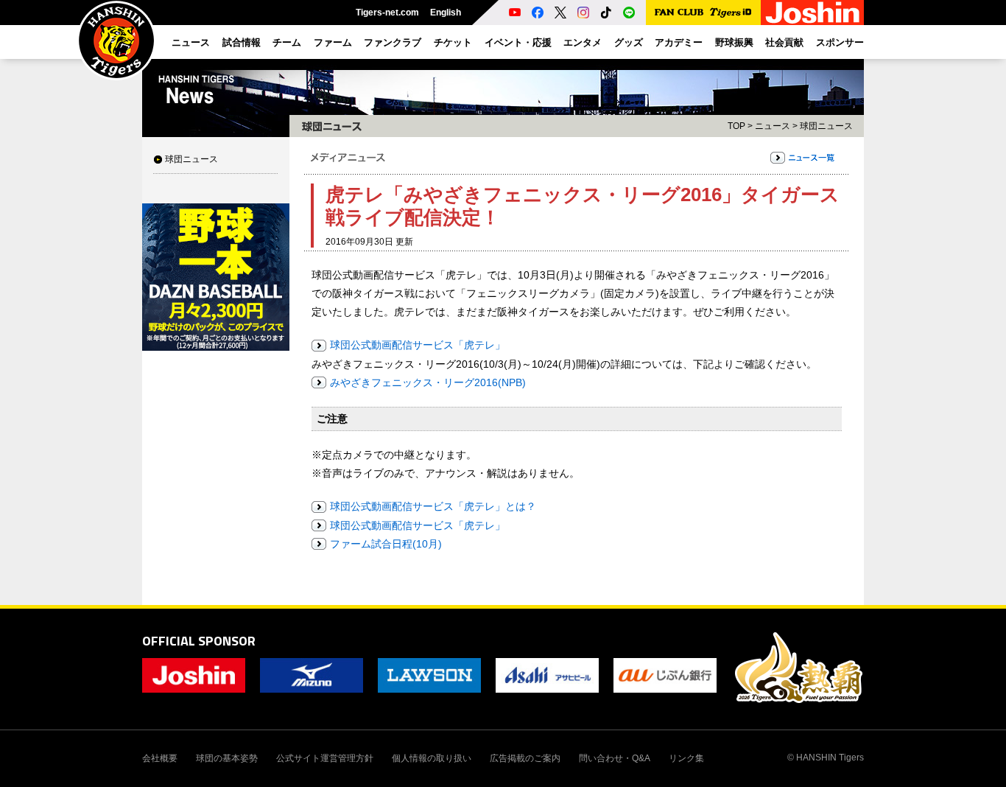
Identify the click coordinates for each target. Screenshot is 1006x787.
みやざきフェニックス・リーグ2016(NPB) (428, 382)
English (445, 12)
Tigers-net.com (387, 12)
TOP (736, 126)
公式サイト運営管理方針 (324, 758)
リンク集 (686, 758)
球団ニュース (191, 159)
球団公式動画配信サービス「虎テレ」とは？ (433, 506)
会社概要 (159, 758)
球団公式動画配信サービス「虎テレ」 (417, 345)
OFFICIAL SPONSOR (199, 641)
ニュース (772, 126)
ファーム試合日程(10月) (386, 544)
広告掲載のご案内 (525, 758)
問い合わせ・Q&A (614, 758)
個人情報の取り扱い (431, 758)
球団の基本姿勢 (227, 758)
